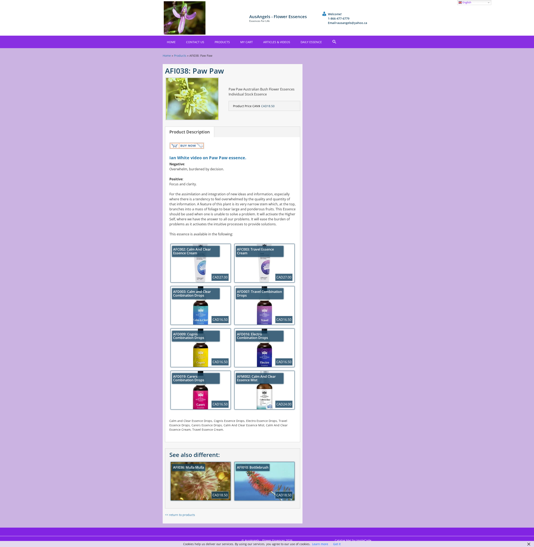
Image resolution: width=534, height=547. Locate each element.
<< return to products (180, 515)
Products (222, 42)
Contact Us (195, 42)
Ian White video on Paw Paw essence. (207, 158)
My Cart (246, 42)
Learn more (320, 544)
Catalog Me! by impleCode (353, 540)
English (466, 2)
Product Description (189, 132)
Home (171, 42)
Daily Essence (311, 42)
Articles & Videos (276, 42)
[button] (334, 42)
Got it (337, 544)
